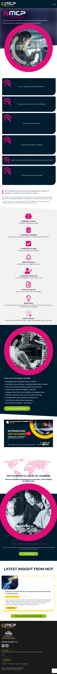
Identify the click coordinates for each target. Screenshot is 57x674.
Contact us (28, 554)
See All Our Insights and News (28, 616)
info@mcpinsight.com (10, 642)
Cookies (24, 664)
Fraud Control (12, 597)
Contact (4, 664)
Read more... (11, 608)
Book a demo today (17, 408)
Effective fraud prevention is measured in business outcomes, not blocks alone (28, 592)
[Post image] (10, 581)
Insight (11, 664)
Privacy (18, 664)
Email (3, 654)
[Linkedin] (3, 645)
